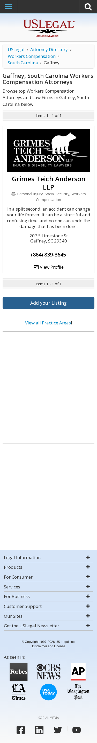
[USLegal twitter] (58, 730)
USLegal (16, 49)
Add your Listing (48, 303)
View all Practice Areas (48, 323)
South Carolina (23, 63)
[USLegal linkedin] (39, 730)
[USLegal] (48, 20)
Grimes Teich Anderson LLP (48, 183)
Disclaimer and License (48, 646)
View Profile (51, 267)
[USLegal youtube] (76, 730)
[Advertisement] (48, 385)
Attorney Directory (49, 49)
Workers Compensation (32, 56)
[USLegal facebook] (21, 730)
